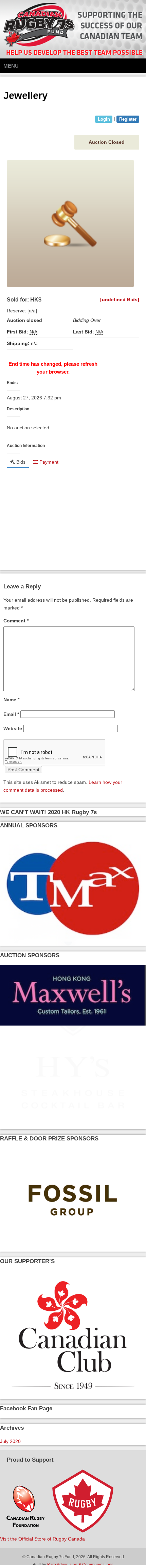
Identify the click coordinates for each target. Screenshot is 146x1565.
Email (11, 714)
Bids (20, 462)
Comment (16, 620)
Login (104, 118)
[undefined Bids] (119, 299)
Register (127, 118)
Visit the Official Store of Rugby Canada (42, 1539)
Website (12, 728)
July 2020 (10, 1441)
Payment (48, 462)
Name (11, 699)
